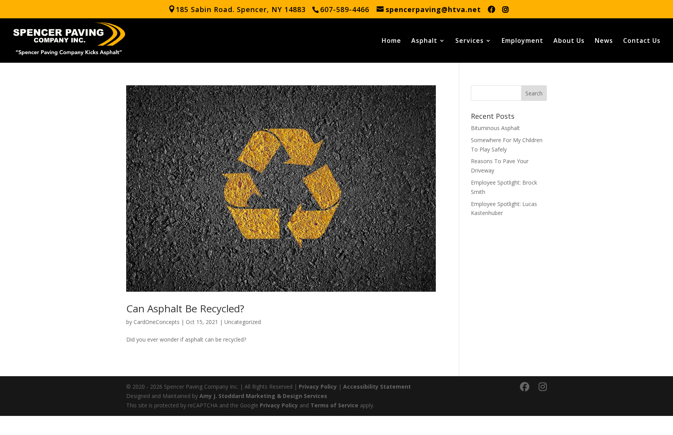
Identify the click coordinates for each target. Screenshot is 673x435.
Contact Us (642, 41)
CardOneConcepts (157, 322)
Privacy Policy (318, 386)
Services (469, 41)
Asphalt (424, 41)
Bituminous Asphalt (495, 128)
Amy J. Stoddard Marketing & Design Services (263, 396)
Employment (522, 41)
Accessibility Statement (377, 386)
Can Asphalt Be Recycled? (185, 308)
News (604, 41)
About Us (569, 41)
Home (391, 41)
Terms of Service (334, 405)
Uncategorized (242, 322)
